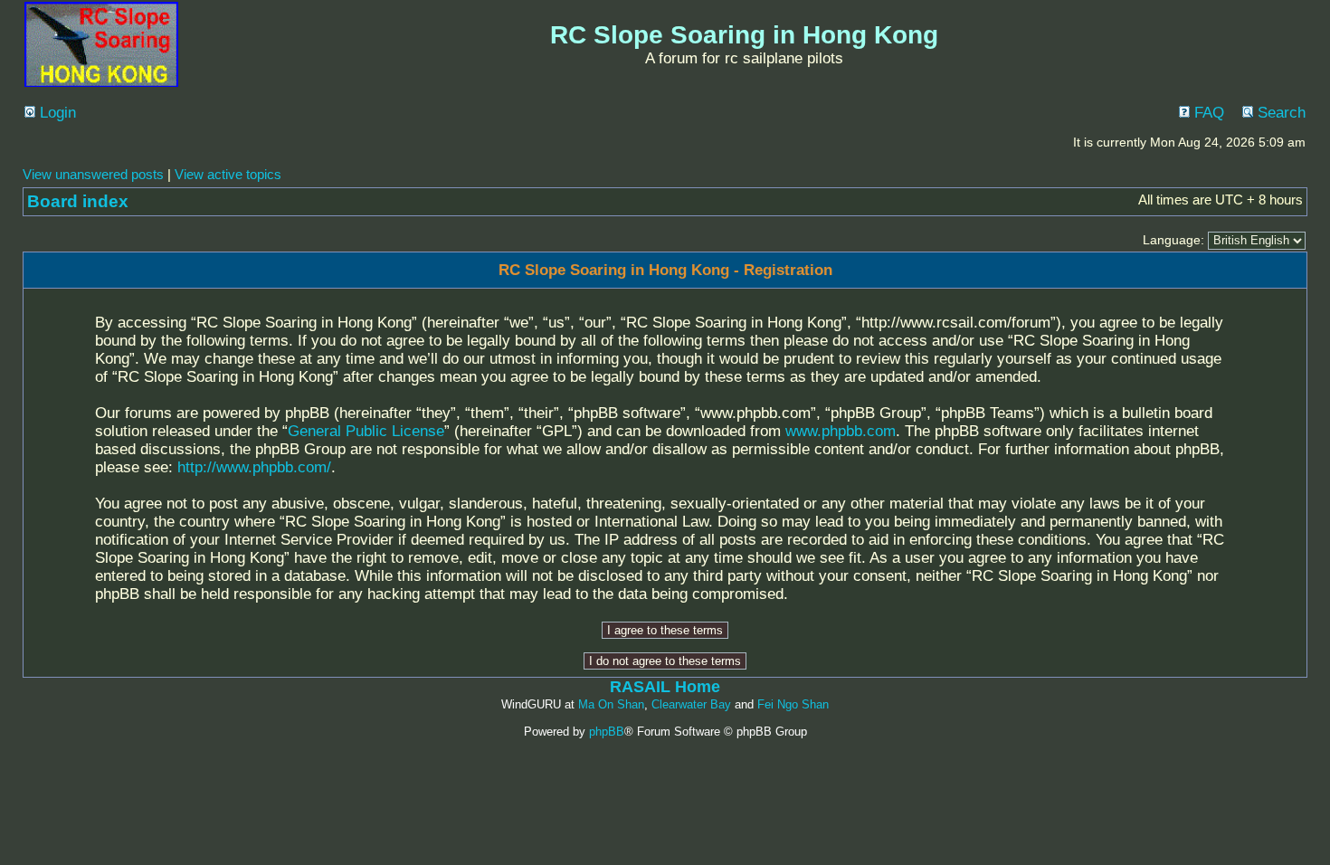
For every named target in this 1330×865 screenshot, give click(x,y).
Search (1279, 112)
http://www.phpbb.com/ (254, 467)
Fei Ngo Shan (793, 704)
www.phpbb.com (840, 431)
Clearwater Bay (691, 704)
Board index (77, 201)
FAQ (1207, 112)
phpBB (606, 731)
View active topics (228, 174)
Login (55, 112)
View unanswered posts (93, 174)
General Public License (366, 431)
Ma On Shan (611, 704)
